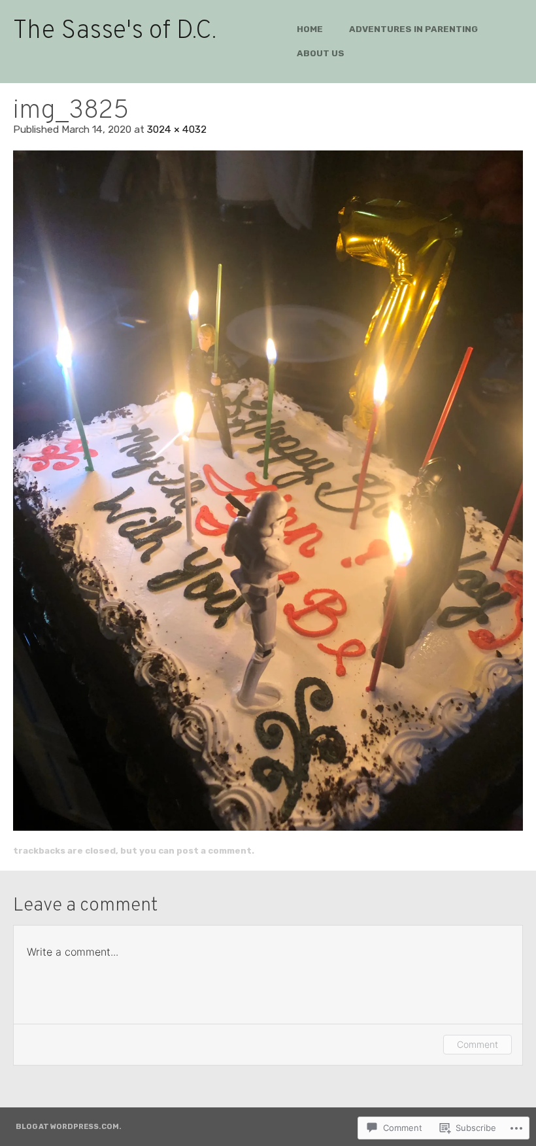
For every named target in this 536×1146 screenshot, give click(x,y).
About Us (320, 53)
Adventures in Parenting (413, 29)
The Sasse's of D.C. (114, 32)
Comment (477, 1044)
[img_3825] (268, 490)
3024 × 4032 (177, 129)
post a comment (214, 850)
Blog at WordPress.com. (69, 1126)
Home (310, 29)
